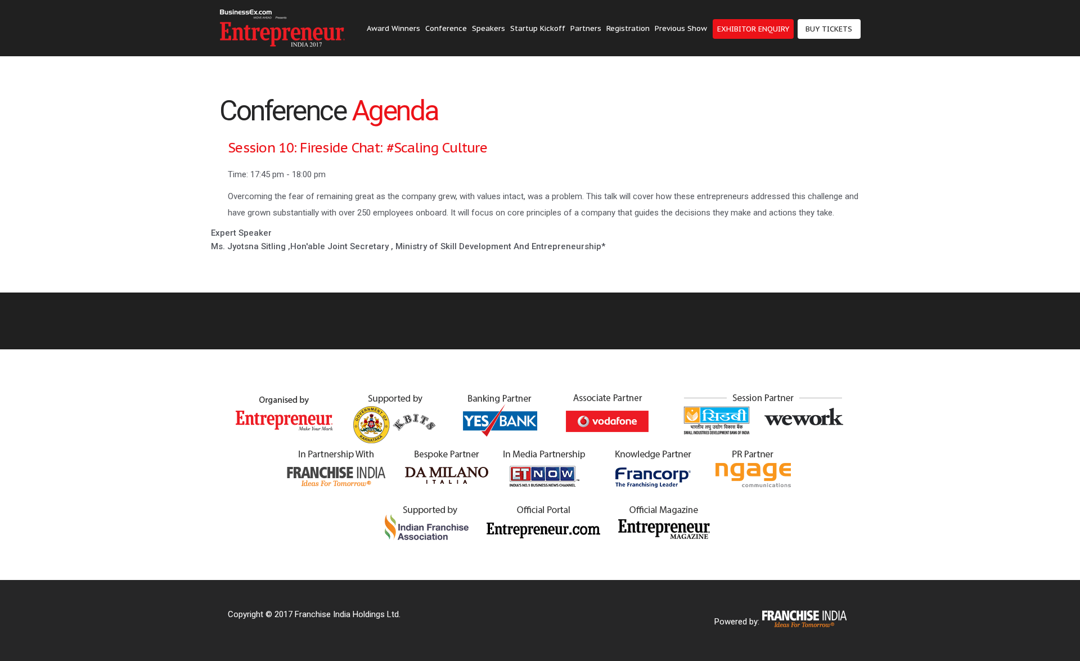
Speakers (488, 28)
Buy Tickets (829, 29)
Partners (585, 28)
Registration (628, 28)
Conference (446, 28)
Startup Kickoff (537, 28)
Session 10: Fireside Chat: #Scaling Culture (357, 147)
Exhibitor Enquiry (753, 29)
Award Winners (393, 28)
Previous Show (681, 28)
